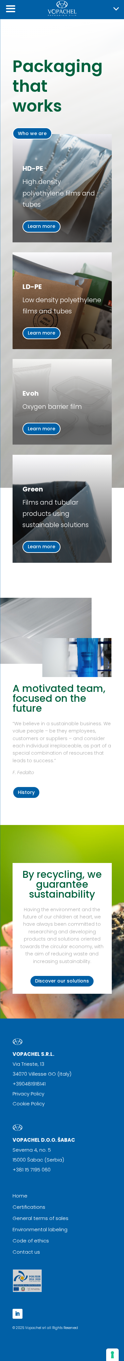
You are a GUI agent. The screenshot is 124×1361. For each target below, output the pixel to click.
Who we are (32, 133)
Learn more (41, 226)
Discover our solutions (62, 981)
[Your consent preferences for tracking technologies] (112, 1354)
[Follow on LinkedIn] (17, 1314)
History (26, 792)
